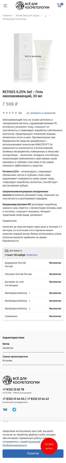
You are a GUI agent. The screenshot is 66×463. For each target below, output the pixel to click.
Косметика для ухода (27, 15)
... (45, 15)
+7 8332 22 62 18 (13, 389)
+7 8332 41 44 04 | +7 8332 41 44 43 (26, 399)
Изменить (32, 255)
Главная (7, 15)
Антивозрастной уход (14, 19)
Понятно (33, 453)
